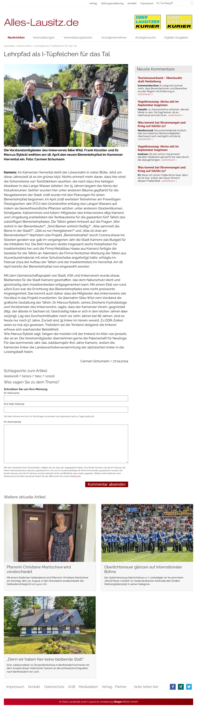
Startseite (9, 45)
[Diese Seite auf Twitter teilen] (189, 687)
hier (46, 476)
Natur (38, 375)
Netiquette (75, 476)
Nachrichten (24, 45)
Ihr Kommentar (12, 421)
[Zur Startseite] (66, 20)
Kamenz (26, 375)
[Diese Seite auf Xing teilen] (181, 687)
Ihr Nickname (11, 393)
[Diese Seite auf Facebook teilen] (173, 687)
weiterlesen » (145, 94)
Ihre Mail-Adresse (14, 404)
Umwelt (50, 375)
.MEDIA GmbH (126, 701)
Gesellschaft (11, 375)
